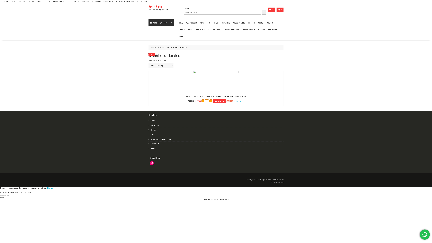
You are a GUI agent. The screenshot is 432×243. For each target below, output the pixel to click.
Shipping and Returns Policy (161, 139)
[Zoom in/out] (8, 195)
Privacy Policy (224, 200)
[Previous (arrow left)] (1, 197)
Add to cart (218, 101)
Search (186, 9)
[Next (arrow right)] (3, 197)
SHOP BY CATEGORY (160, 23)
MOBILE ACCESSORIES (232, 29)
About (181, 36)
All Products (191, 23)
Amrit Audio (155, 6)
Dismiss (50, 188)
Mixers (216, 23)
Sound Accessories (265, 23)
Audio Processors (186, 29)
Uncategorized (249, 29)
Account (261, 29)
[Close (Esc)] (1, 195)
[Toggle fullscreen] (5, 195)
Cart (152, 134)
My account (155, 125)
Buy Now (229, 101)
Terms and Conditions (210, 200)
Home (181, 23)
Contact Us (272, 29)
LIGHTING (251, 23)
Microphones (205, 23)
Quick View (238, 101)
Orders (153, 130)
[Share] (3, 195)
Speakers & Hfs (239, 23)
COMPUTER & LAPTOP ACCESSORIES (208, 29)
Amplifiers (226, 23)
